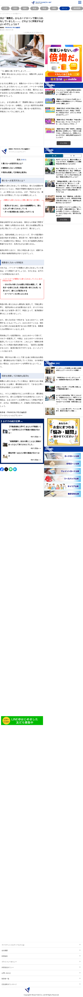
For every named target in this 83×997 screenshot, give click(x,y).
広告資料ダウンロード (9, 984)
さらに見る (63, 143)
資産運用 (76, 8)
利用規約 (5, 956)
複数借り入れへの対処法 (11, 168)
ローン (64, 8)
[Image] (22, 720)
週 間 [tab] (54, 155)
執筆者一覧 (5, 978)
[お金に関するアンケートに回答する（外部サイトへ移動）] (63, 431)
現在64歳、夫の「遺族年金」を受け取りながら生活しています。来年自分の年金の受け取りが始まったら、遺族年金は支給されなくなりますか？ (68, 199)
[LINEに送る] (11, 469)
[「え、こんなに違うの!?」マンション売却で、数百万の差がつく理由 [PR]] (64, 414)
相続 (25, 8)
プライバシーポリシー (9, 961)
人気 (5, 8)
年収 (15, 8)
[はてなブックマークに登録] (15, 469)
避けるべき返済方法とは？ (12, 163)
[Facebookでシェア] (2, 469)
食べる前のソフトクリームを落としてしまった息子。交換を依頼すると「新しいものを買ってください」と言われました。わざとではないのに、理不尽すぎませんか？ (68, 211)
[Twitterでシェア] (6, 469)
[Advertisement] (22, 130)
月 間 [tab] (72, 155)
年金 (44, 8)
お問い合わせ (6, 973)
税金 (34, 8)
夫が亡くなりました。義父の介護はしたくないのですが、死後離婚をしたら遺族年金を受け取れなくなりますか (68, 161)
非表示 (23, 159)
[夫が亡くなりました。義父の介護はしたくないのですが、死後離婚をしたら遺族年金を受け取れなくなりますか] (50, 162)
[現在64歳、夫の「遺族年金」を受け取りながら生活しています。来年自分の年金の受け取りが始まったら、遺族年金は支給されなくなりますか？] (50, 198)
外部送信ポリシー (8, 967)
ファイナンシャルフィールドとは (13, 944)
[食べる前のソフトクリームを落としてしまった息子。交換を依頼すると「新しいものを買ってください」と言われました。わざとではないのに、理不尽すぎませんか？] (50, 209)
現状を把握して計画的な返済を (14, 172)
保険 (54, 8)
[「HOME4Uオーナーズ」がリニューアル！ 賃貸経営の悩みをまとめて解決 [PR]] (64, 382)
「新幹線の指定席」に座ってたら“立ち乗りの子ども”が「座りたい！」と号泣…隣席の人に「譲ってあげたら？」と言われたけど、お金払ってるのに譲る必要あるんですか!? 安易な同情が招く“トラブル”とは (68, 187)
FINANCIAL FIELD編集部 (12, 27)
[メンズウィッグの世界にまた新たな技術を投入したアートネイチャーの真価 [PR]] (64, 373)
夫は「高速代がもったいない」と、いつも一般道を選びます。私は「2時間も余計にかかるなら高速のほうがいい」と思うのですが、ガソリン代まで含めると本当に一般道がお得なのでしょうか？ (68, 173)
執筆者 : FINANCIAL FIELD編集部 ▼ (19, 149)
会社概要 (5, 950)
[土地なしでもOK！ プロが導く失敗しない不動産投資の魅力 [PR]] (64, 391)
